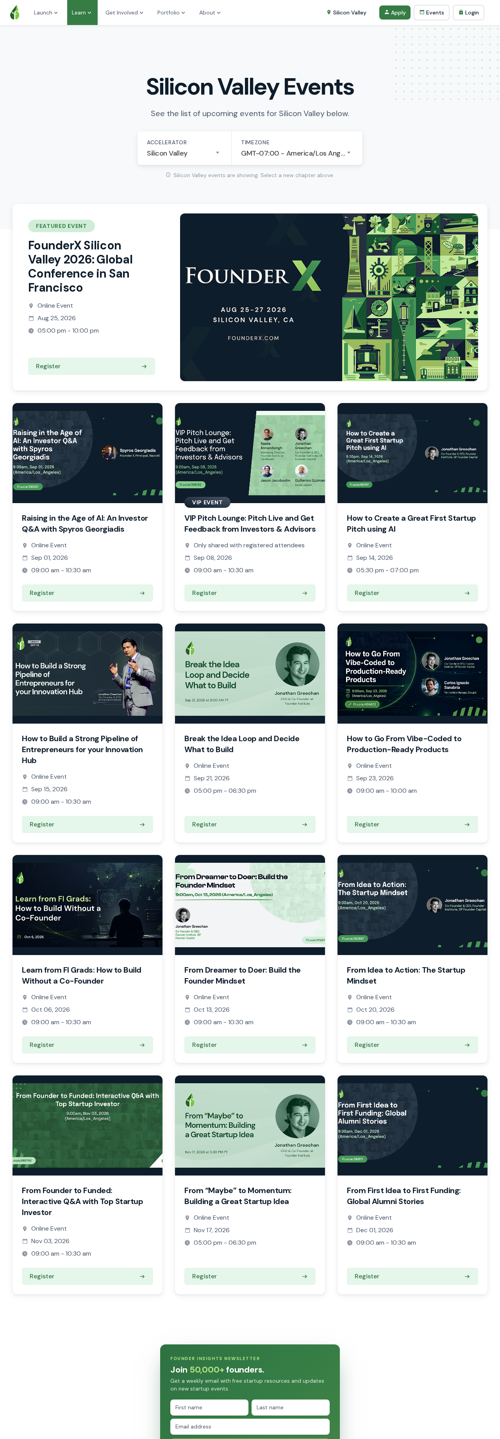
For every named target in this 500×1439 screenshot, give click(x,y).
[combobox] (184, 153)
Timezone (255, 142)
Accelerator (167, 142)
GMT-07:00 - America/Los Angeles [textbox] (297, 153)
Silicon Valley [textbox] (167, 153)
